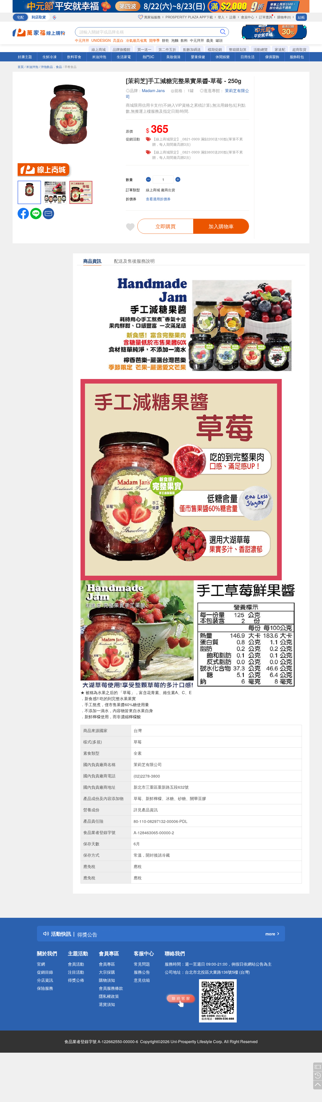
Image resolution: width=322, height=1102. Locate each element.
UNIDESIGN (101, 40)
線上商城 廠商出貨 (160, 189)
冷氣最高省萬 (136, 40)
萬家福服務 (151, 17)
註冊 (232, 17)
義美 (209, 40)
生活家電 (124, 56)
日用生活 (247, 56)
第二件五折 (167, 49)
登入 (221, 17)
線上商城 (99, 49)
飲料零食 (74, 56)
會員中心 (247, 17)
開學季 (154, 40)
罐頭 (219, 40)
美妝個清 (173, 56)
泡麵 (174, 40)
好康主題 (25, 56)
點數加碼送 (192, 49)
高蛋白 (118, 40)
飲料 (184, 40)
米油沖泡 (99, 56)
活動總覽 (261, 49)
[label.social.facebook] (23, 212)
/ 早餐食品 (69, 66)
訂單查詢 (265, 17)
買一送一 (144, 49)
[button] (48, 212)
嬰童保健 (198, 56)
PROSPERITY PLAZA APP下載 (189, 17)
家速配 (280, 49)
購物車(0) (284, 17)
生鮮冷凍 (50, 56)
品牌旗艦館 (121, 49)
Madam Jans (153, 90)
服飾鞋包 (297, 56)
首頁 (21, 66)
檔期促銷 (215, 49)
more (270, 934)
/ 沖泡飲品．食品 (50, 66)
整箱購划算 (238, 49)
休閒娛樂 (223, 56)
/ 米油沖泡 (31, 66)
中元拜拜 (82, 40)
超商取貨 (299, 49)
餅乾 (165, 40)
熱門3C (148, 56)
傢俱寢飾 (272, 56)
